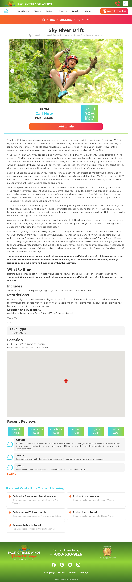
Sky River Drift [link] (83, 20)
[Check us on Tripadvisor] (107, 552)
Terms (61, 572)
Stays (36, 11)
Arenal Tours (66, 20)
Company (49, 572)
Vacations (22, 11)
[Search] (125, 3)
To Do (49, 11)
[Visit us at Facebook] (54, 565)
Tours (52, 20)
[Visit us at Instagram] (78, 565)
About (88, 11)
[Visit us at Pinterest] (62, 565)
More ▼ (11, 474)
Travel (75, 11)
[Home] (28, 4)
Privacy (84, 572)
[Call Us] (117, 4)
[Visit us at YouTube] (70, 565)
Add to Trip (66, 126)
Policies (72, 572)
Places (62, 11)
